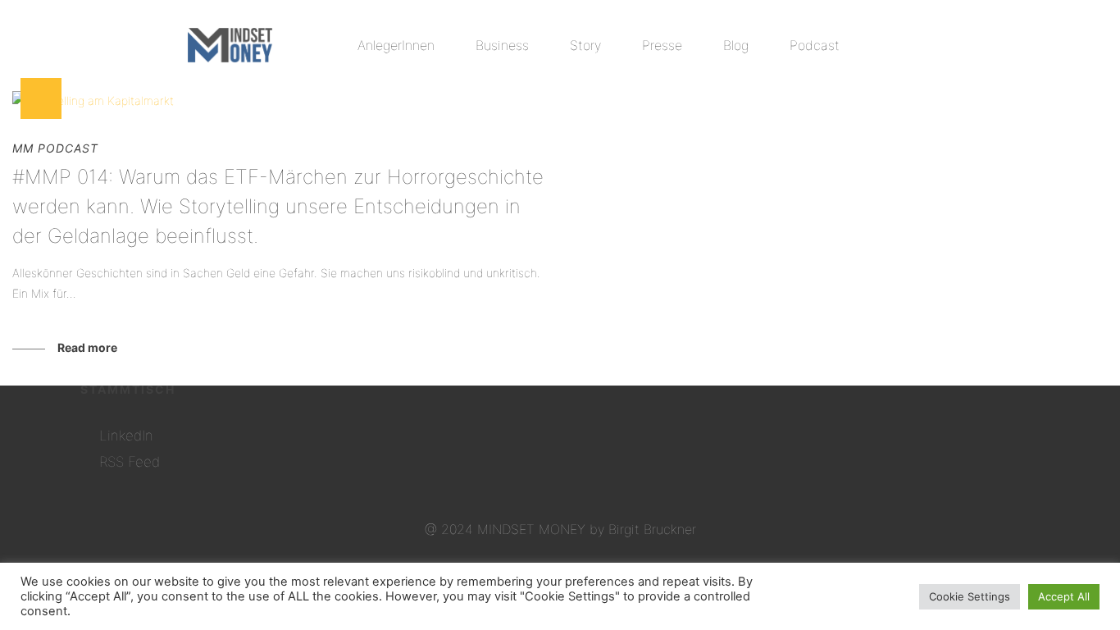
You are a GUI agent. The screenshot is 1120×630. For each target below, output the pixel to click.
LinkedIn (126, 435)
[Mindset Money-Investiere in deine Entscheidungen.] (230, 45)
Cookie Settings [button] (969, 596)
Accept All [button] (1064, 596)
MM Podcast (55, 148)
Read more (87, 347)
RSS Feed (129, 462)
